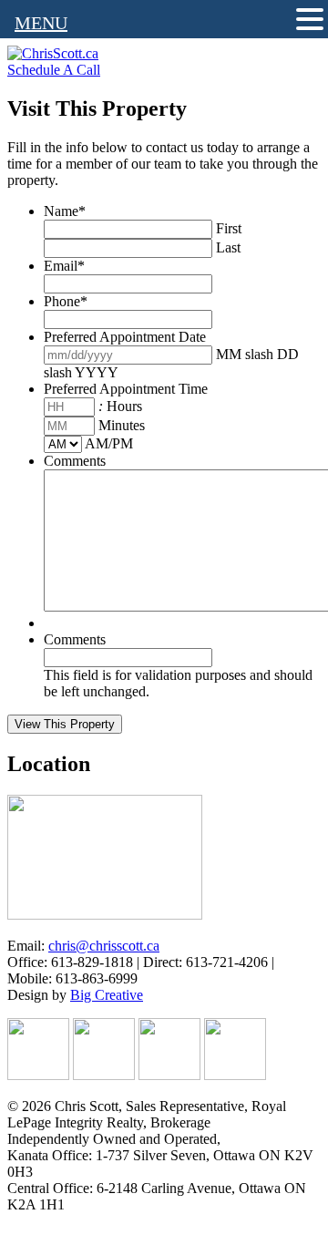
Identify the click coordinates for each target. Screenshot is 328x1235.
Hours (124, 406)
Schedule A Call (53, 69)
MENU (41, 23)
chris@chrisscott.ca (103, 945)
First (228, 228)
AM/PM (109, 443)
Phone (65, 301)
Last (228, 247)
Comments (75, 460)
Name (65, 211)
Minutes (121, 425)
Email (64, 265)
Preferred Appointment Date (125, 337)
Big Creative (106, 995)
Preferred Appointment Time (126, 388)
